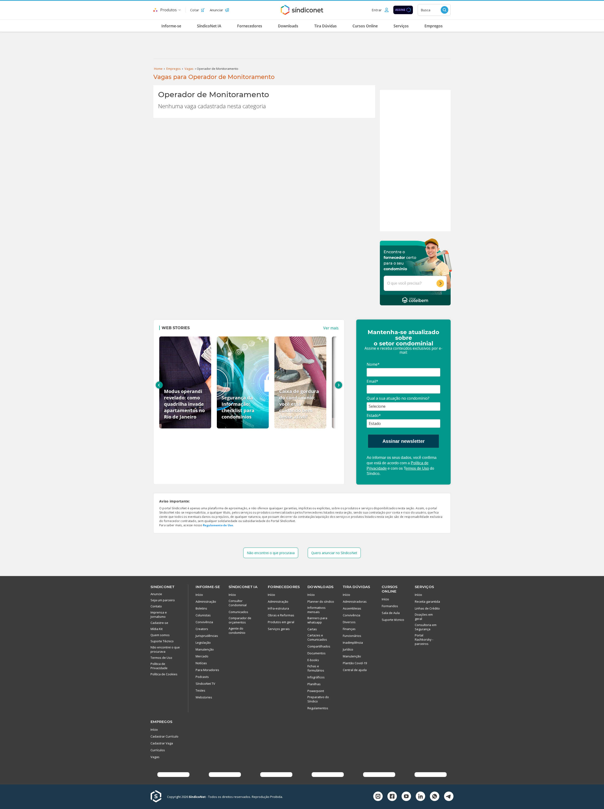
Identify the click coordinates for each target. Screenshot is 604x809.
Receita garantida (427, 601)
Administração (206, 601)
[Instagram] (378, 797)
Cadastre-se (159, 623)
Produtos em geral (281, 622)
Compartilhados (318, 646)
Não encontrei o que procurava (271, 553)
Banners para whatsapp (317, 620)
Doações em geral (424, 616)
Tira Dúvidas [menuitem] (325, 26)
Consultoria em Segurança (425, 627)
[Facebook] (392, 797)
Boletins (201, 608)
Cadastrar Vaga (162, 743)
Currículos (158, 750)
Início (199, 595)
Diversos (349, 622)
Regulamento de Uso (218, 525)
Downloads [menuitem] (288, 26)
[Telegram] (448, 797)
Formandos (390, 606)
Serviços (424, 587)
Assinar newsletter (403, 441)
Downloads (320, 587)
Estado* (374, 415)
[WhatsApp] (434, 797)
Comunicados (238, 612)
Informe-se (208, 587)
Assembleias (352, 608)
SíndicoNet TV (205, 683)
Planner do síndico (320, 601)
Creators (202, 629)
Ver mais (331, 328)
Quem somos (160, 635)
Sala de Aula (391, 613)
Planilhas (314, 684)
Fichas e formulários (315, 668)
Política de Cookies (164, 674)
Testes (200, 690)
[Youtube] (406, 797)
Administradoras (355, 601)
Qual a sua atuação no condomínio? (398, 398)
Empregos (161, 721)
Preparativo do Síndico (318, 699)
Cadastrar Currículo (164, 736)
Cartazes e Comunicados (317, 637)
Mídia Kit (157, 629)
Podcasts (202, 677)
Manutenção (205, 649)
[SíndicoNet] (159, 796)
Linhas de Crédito (427, 608)
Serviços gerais (279, 629)
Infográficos (316, 677)
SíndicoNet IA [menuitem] (209, 26)
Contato (156, 606)
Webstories (204, 697)
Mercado (202, 656)
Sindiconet (162, 587)
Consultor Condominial (238, 603)
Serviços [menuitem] (401, 26)
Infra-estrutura (278, 608)
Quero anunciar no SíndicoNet (334, 553)
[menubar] (302, 26)
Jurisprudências (207, 636)
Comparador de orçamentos (240, 620)
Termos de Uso (161, 657)
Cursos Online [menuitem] (365, 26)
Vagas (155, 757)
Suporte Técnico (162, 641)
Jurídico (348, 649)
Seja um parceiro (163, 600)
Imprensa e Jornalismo (159, 614)
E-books (313, 660)
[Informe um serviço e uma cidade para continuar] (441, 283)
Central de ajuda (355, 670)
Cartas (312, 629)
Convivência (204, 622)
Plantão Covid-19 (355, 663)
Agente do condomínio (237, 630)
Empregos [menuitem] (433, 26)
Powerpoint (315, 691)
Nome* (373, 364)
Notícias (201, 663)
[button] (380, 10)
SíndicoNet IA (243, 587)
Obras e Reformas (281, 615)
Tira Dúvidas (356, 587)
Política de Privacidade (159, 666)
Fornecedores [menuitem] (249, 26)
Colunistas (203, 615)
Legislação (203, 642)
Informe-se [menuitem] (171, 26)
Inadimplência (353, 642)
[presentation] (159, 385)
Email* (372, 381)
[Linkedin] (420, 797)
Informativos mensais (316, 610)
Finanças (349, 629)
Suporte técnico (393, 620)
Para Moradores (207, 670)
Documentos (316, 653)
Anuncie (156, 594)
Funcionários (352, 636)
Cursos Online (390, 589)
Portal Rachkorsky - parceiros (424, 639)
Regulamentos (317, 708)
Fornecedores (284, 587)
